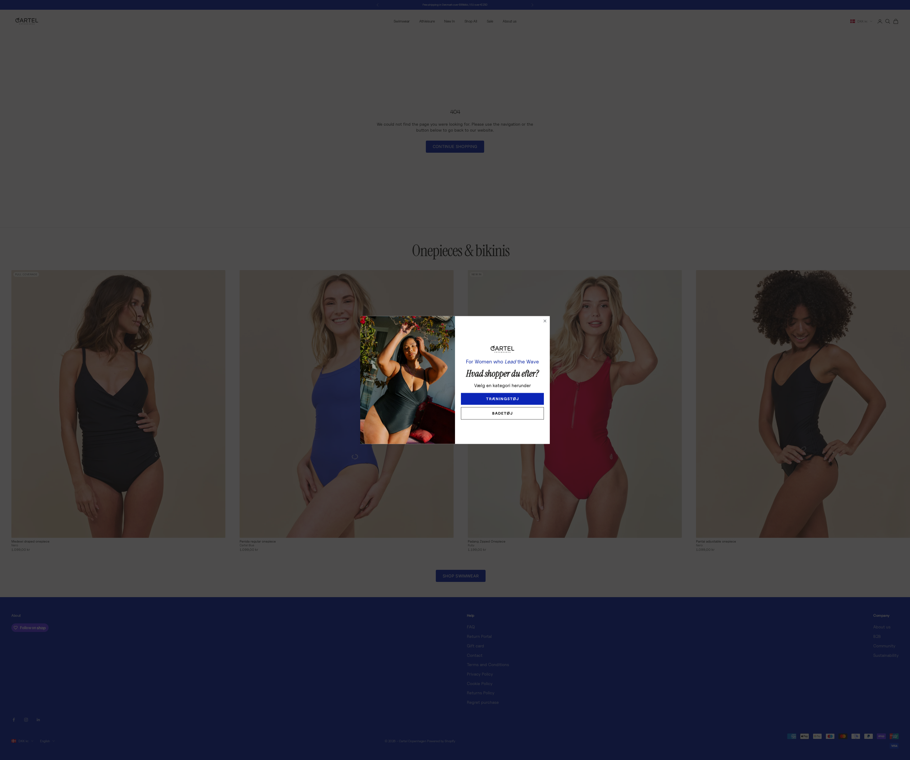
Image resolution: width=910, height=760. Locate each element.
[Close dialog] (545, 321)
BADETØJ (502, 413)
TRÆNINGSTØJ (502, 398)
